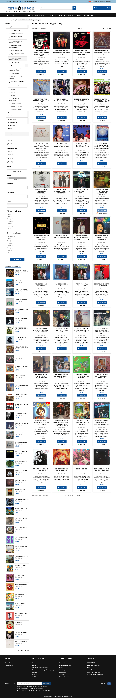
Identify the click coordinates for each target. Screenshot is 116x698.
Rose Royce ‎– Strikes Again (102, 53)
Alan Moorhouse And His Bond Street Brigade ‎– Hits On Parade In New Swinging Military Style (61, 426)
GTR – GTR (18, 356)
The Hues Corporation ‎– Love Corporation (41, 146)
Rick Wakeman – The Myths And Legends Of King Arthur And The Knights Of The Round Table (22, 480)
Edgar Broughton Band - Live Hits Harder (22, 404)
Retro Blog (88, 15)
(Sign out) (108, 1)
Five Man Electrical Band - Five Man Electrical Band (22, 394)
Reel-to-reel (39, 15)
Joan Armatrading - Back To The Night (102, 469)
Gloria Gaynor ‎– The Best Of (81, 192)
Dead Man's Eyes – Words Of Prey (22, 613)
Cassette (28, 15)
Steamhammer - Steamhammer (22, 299)
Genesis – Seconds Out (22, 470)
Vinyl (14, 15)
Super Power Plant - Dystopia (22, 337)
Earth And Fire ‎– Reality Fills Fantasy (102, 193)
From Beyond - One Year (22, 575)
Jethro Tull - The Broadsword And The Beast (22, 366)
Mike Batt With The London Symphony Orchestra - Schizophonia (22, 290)
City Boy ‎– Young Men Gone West (22, 271)
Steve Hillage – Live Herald (22, 556)
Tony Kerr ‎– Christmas (41, 192)
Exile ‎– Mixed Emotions (41, 238)
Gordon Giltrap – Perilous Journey (22, 318)
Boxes (13, 89)
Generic (11, 236)
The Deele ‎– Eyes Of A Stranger (81, 99)
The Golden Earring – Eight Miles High (22, 632)
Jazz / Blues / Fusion (17, 50)
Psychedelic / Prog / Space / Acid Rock (16, 41)
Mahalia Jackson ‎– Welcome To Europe (81, 238)
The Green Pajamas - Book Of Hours (22, 546)
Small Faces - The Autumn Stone (22, 347)
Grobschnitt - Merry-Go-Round (22, 309)
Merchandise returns (65, 665)
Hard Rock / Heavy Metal (15, 37)
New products (9, 665)
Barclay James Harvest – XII (22, 423)
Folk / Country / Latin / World (16, 54)
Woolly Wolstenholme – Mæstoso (22, 489)
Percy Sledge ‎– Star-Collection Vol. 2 (101, 284)
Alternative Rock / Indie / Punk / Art (15, 46)
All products (23, 651)
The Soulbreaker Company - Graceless (22, 641)
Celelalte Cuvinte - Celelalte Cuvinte (22, 594)
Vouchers (62, 674)
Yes (11, 144)
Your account (65, 658)
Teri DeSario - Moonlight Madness (61, 99)
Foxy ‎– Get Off (81, 469)
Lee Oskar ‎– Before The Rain (82, 423)
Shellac (13, 95)
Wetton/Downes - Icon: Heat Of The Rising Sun (22, 584)
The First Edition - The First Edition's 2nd (22, 328)
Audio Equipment (54, 15)
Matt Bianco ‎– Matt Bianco (61, 377)
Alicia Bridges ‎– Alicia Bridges (41, 377)
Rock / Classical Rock (17, 33)
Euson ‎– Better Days (61, 238)
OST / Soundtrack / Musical (15, 77)
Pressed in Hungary (16, 106)
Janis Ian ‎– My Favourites (101, 238)
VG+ (11, 221)
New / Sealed (15, 86)
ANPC (34, 677)
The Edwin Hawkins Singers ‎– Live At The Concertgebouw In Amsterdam (102, 101)
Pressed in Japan (16, 103)
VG (10, 219)
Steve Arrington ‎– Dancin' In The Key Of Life (41, 100)
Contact (90, 658)
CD (20, 15)
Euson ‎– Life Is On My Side (61, 331)
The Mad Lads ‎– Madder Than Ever (82, 146)
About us (34, 663)
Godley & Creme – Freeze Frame (22, 565)
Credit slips (62, 670)
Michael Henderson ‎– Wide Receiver (41, 331)
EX (10, 223)
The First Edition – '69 (22, 518)
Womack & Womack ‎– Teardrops (61, 192)
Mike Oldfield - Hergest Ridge (22, 461)
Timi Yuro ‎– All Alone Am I (41, 284)
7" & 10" (13, 92)
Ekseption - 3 (19, 622)
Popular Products (13, 266)
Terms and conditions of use (40, 667)
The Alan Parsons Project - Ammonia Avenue (22, 499)
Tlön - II (18, 280)
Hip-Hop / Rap (15, 62)
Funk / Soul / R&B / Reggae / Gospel (15, 58)
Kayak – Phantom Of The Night (22, 375)
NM (10, 226)
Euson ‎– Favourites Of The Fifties (81, 331)
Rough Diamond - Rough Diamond (22, 442)
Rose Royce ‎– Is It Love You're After (81, 53)
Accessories (68, 15)
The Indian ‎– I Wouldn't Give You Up (61, 146)
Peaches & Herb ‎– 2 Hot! (61, 284)
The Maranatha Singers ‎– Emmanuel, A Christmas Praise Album (102, 147)
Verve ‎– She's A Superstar (22, 508)
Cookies (34, 672)
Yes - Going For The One (22, 385)
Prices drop (8, 663)
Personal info (63, 663)
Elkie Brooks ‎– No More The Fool (61, 469)
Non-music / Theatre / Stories (16, 82)
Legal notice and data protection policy (43, 670)
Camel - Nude (19, 603)
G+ (10, 216)
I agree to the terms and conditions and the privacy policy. (34, 691)
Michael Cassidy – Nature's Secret (22, 527)
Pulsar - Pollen (21, 451)
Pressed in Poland (16, 109)
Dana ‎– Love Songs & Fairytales (41, 423)
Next (77, 495)
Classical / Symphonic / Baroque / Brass (16, 69)
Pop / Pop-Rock (15, 30)
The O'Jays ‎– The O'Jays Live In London (102, 423)
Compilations (15, 73)
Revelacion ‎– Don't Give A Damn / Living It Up (41, 54)
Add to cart (41, 71)
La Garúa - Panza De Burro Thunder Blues (22, 413)
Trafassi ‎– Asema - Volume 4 (82, 377)
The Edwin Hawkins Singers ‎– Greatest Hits (101, 331)
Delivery (34, 665)
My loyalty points (64, 677)
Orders (61, 667)
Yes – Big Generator (22, 537)
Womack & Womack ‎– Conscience (41, 469)
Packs (78, 15)
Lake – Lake (19, 432)
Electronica (14, 66)
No (10, 154)
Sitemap (34, 674)
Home (7, 24)
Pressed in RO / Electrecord (14, 99)
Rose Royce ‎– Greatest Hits (61, 53)
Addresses (62, 672)
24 (72, 495)
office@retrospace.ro (31, 1)
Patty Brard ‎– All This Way (102, 377)
